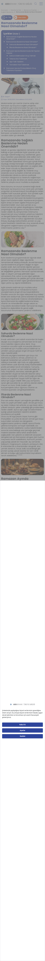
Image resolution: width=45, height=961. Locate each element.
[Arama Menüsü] (35, 3)
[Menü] (41, 4)
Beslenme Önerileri (30, 10)
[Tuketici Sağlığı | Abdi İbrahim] (16, 3)
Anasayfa (4, 10)
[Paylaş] (3, 17)
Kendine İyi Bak (16, 10)
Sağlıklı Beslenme (7, 12)
